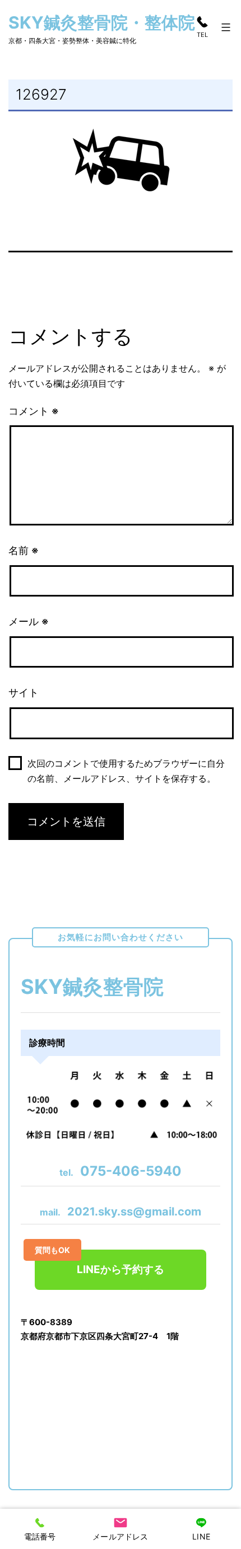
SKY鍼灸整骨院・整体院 (101, 22)
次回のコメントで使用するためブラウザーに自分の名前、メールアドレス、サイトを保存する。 (126, 771)
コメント (33, 411)
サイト (23, 692)
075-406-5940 (120, 1171)
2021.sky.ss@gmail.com (120, 1211)
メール (28, 621)
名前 (23, 550)
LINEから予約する (99, 1263)
